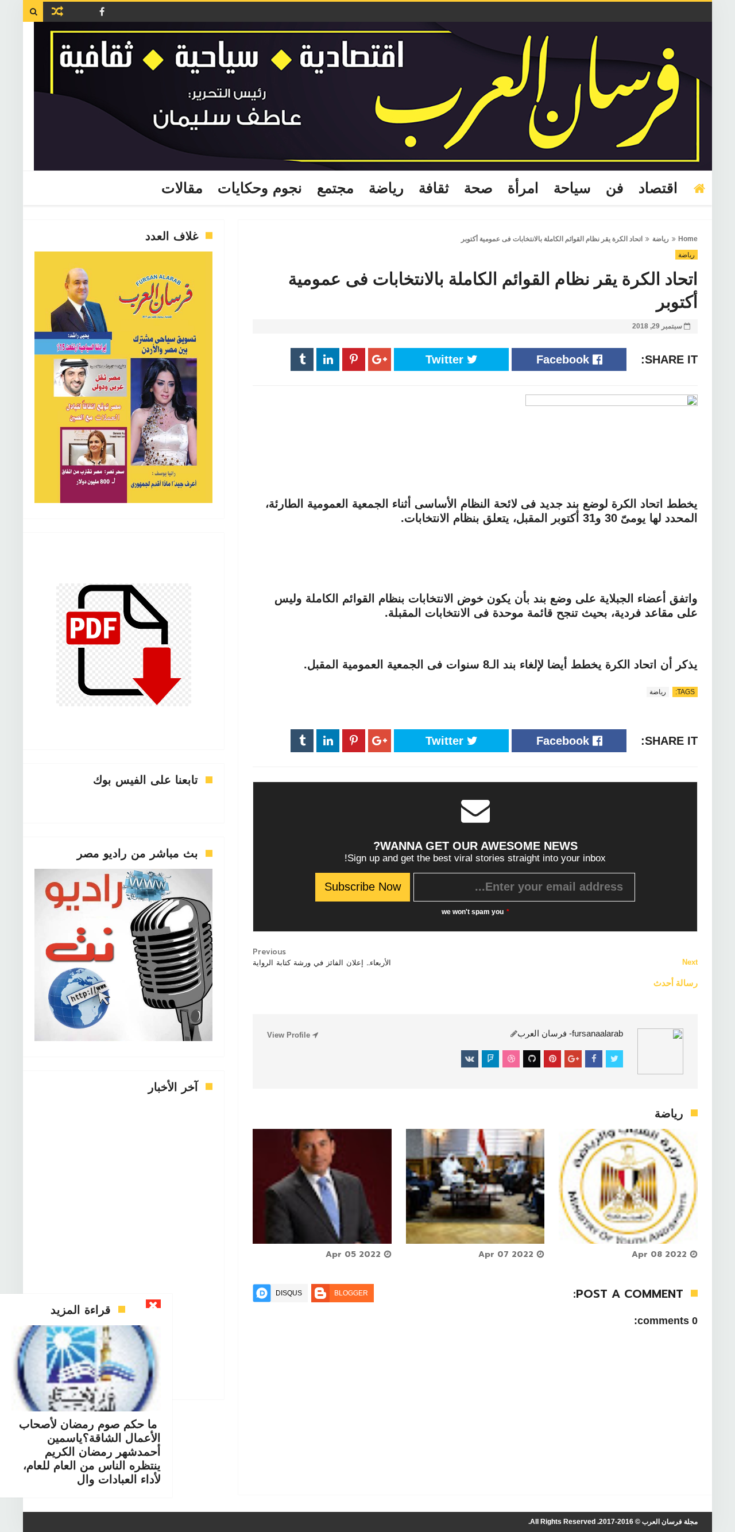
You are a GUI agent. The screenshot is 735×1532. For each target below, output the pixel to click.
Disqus (289, 1293)
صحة (478, 188)
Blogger (351, 1293)
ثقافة (434, 188)
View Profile (289, 1035)
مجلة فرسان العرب (670, 1522)
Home (688, 239)
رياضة (386, 188)
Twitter (446, 359)
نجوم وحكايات (260, 188)
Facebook (564, 359)
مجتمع (335, 188)
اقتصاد (658, 188)
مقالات (182, 188)
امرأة (523, 188)
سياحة (572, 188)
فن (615, 188)
